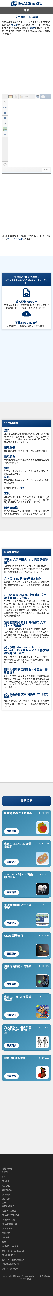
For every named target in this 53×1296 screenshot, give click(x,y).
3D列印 (5, 1181)
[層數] (37, 96)
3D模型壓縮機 (8, 1219)
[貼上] (21, 96)
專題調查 (6, 1185)
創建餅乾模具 (8, 1206)
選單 (26, 10)
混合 (20, 239)
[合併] (26, 96)
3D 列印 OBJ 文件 (10, 1246)
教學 (4, 1177)
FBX (15, 239)
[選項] (5, 164)
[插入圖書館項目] (5, 134)
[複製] (16, 96)
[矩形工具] (5, 118)
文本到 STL (7, 1228)
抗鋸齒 (21, 488)
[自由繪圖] (5, 123)
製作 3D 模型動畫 (10, 1268)
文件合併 (6, 1233)
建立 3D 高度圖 (9, 1211)
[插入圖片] (5, 129)
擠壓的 (32, 28)
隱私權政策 (7, 1190)
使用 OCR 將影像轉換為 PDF (15, 1260)
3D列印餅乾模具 (9, 1255)
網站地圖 (6, 1194)
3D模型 (14, 25)
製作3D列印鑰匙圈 (10, 1264)
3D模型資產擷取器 (10, 1215)
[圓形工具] (5, 113)
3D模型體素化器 (9, 1224)
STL (25, 22)
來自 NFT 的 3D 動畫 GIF (13, 1251)
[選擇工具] (5, 102)
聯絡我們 (6, 1199)
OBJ (9, 239)
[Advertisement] (26, 63)
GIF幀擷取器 (8, 1237)
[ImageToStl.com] (26, 3)
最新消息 (26, 800)
